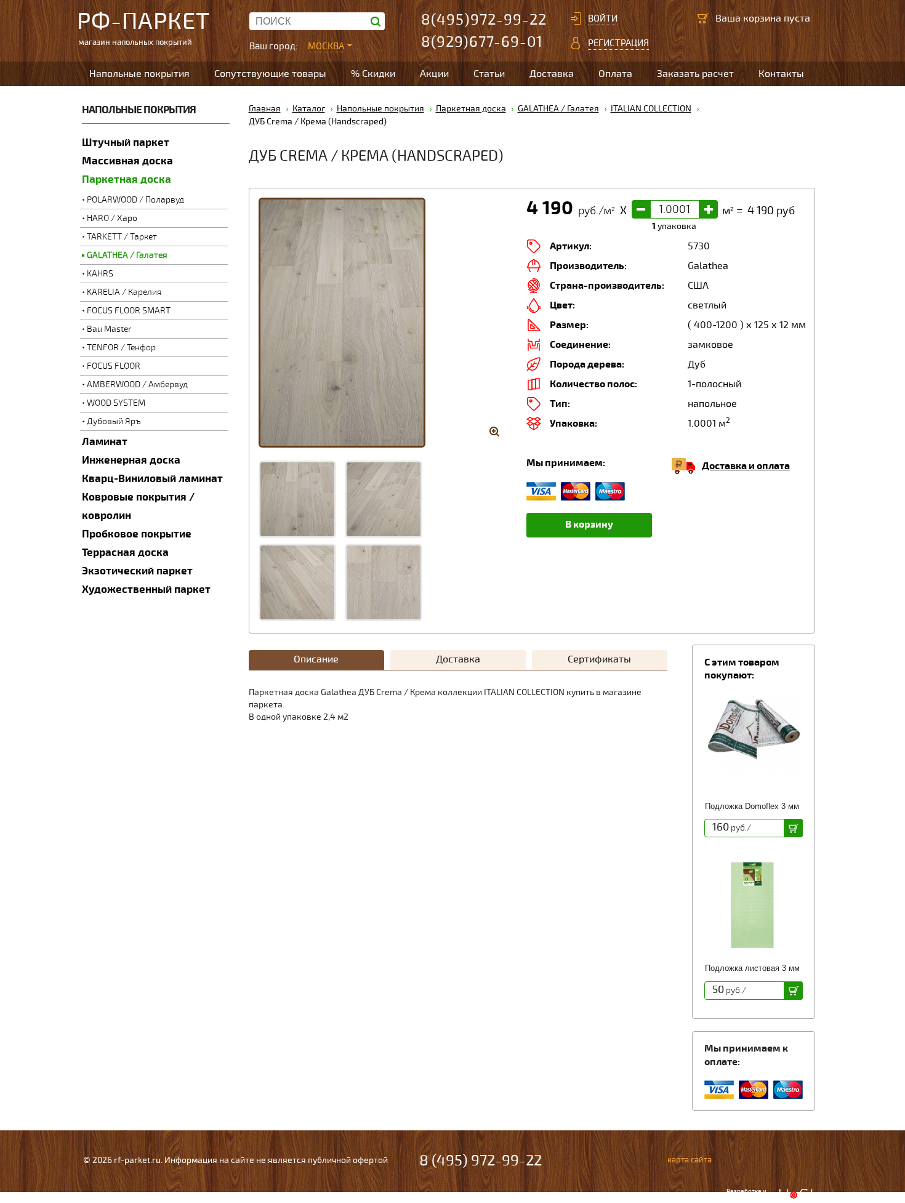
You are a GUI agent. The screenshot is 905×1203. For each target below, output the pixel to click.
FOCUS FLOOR (113, 366)
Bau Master (109, 329)
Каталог (308, 108)
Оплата (615, 74)
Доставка (551, 74)
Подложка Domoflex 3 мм (752, 806)
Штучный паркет (125, 142)
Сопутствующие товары (270, 74)
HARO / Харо (112, 218)
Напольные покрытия (139, 74)
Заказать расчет (695, 74)
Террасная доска (125, 552)
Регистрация (618, 43)
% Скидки (373, 74)
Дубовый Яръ (114, 421)
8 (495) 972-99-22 (480, 1161)
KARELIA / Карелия (124, 292)
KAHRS (100, 273)
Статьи (489, 74)
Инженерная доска (131, 460)
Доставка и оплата (746, 466)
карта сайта (689, 1160)
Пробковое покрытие (136, 534)
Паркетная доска (126, 179)
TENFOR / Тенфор (121, 347)
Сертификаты (599, 659)
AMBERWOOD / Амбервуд (137, 384)
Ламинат (104, 441)
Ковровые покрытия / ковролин (138, 506)
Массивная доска (127, 161)
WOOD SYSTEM (116, 403)
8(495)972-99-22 (484, 20)
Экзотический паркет (137, 571)
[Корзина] (703, 18)
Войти (602, 18)
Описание (316, 659)
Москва (326, 46)
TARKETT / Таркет (122, 236)
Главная (265, 108)
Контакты (781, 74)
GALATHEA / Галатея (127, 255)
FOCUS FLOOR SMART (129, 310)
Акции (434, 74)
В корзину (589, 524)
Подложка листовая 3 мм (752, 968)
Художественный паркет (146, 589)
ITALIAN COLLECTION (651, 108)
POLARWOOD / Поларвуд (135, 200)
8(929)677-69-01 (482, 42)
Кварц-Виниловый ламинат (152, 478)
